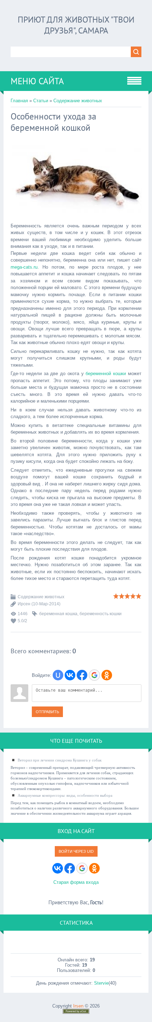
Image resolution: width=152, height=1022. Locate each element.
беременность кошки (101, 613)
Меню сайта (37, 81)
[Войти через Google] (94, 675)
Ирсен (24, 603)
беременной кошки (106, 373)
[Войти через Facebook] (82, 675)
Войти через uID (76, 851)
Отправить (47, 712)
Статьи (40, 100)
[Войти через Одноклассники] (106, 675)
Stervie (101, 983)
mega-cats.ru (24, 267)
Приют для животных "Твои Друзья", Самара (76, 25)
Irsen (78, 1006)
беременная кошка (58, 613)
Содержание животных (77, 100)
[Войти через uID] (58, 675)
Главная (19, 100)
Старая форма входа (76, 882)
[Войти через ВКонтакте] (70, 675)
